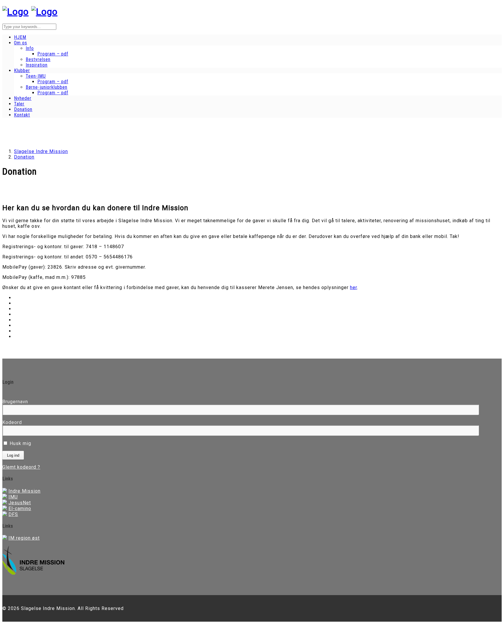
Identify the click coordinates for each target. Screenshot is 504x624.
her (353, 287)
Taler (19, 104)
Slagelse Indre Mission (41, 151)
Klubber (22, 70)
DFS (13, 514)
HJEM (20, 37)
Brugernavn (15, 401)
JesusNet (19, 502)
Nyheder (23, 98)
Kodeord (12, 422)
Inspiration (37, 65)
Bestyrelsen (38, 59)
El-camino (19, 508)
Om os (20, 43)
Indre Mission (24, 491)
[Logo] (15, 11)
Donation (23, 109)
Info (30, 48)
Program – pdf (52, 54)
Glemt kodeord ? (21, 467)
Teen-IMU (36, 76)
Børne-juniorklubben (46, 87)
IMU (13, 497)
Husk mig (19, 443)
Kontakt (22, 115)
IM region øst (24, 538)
